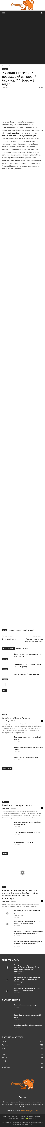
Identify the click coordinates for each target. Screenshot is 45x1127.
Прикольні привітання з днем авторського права (34, 640)
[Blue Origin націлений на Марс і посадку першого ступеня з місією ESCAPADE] (7, 924)
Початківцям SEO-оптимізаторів (26, 757)
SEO (9, 1116)
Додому (4, 66)
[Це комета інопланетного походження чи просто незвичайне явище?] (7, 944)
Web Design (15, 1116)
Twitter (23, 1116)
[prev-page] (3, 684)
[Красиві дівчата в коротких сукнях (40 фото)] (7, 1017)
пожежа (30, 630)
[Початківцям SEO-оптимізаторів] (7, 760)
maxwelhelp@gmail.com (29, 1111)
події (24, 630)
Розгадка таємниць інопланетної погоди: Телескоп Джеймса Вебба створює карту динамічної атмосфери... (20, 894)
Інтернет (30, 1116)
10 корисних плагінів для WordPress (27, 832)
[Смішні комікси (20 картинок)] (7, 676)
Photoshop (5, 801)
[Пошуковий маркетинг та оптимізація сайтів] (7, 739)
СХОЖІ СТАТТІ (8, 648)
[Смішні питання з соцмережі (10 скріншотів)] (7, 656)
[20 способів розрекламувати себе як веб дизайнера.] (7, 825)
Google (4, 714)
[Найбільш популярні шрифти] (22, 788)
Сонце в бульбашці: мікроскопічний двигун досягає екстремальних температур (27, 913)
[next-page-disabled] (6, 684)
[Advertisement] (22, 40)
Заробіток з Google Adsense (16, 718)
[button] (3, 13)
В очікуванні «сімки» (9, 639)
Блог (4, 1116)
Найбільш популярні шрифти (17, 805)
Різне (4, 887)
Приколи (11, 66)
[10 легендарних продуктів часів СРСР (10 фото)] (7, 666)
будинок (11, 630)
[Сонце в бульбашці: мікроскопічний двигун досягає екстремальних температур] (7, 913)
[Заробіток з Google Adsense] (22, 705)
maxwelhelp (5, 721)
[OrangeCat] (22, 5)
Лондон (18, 630)
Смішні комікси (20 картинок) (26, 674)
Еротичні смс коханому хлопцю (25, 1005)
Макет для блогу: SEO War (23, 842)
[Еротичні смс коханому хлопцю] (7, 1007)
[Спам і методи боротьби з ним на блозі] (7, 1027)
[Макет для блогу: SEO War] (7, 845)
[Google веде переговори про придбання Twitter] (7, 750)
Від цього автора (22, 648)
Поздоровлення (14, 1119)
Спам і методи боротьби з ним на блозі (28, 1025)
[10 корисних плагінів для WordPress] (7, 835)
